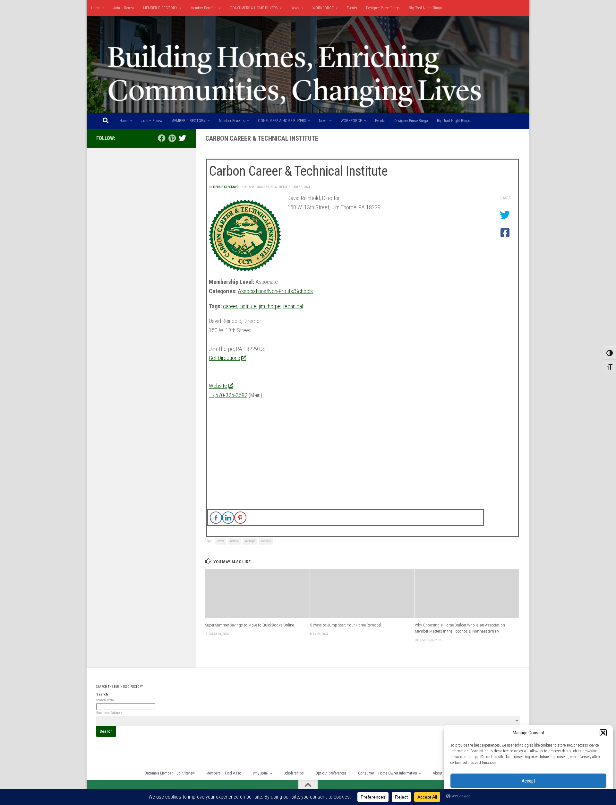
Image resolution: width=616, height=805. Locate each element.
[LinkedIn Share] (228, 518)
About (437, 773)
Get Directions (224, 357)
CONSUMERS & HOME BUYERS (254, 8)
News (295, 8)
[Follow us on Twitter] (182, 138)
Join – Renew (123, 8)
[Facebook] (162, 138)
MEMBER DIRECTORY (160, 8)
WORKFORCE (323, 8)
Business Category (109, 713)
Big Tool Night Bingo (425, 8)
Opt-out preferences (330, 773)
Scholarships (294, 773)
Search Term (105, 700)
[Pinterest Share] (240, 518)
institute (248, 306)
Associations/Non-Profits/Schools (275, 291)
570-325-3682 (231, 395)
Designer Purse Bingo (383, 8)
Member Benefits (204, 8)
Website (218, 385)
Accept (528, 781)
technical (293, 306)
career (230, 306)
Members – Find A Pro (223, 773)
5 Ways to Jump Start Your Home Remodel (345, 625)
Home (95, 8)
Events (352, 8)
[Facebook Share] (216, 518)
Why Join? (260, 773)
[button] (603, 733)
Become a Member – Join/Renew (170, 773)
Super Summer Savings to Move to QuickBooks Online (249, 625)
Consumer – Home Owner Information (387, 773)
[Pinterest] (172, 138)
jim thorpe (270, 306)
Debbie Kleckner (225, 187)
